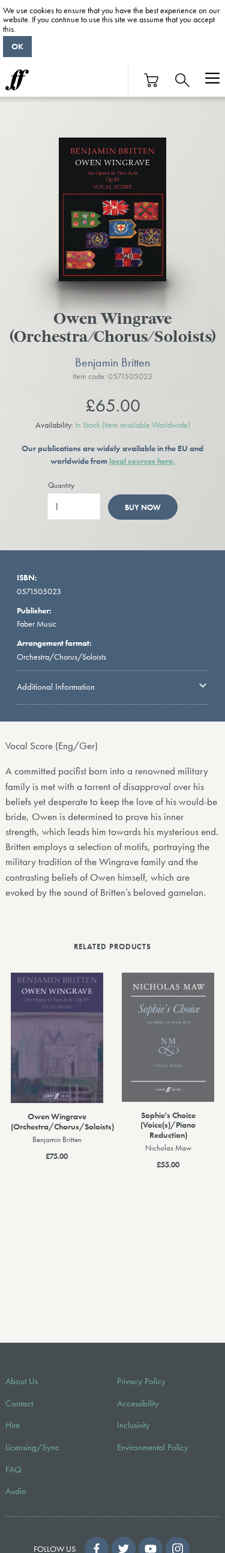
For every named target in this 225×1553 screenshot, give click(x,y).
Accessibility (138, 1403)
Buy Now (143, 507)
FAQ (13, 1469)
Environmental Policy (152, 1447)
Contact (19, 1403)
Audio (15, 1491)
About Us (21, 1381)
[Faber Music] (17, 80)
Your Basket (152, 80)
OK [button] (17, 46)
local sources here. (142, 460)
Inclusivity (133, 1425)
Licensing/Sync (32, 1447)
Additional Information (56, 687)
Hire (12, 1425)
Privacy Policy (141, 1381)
